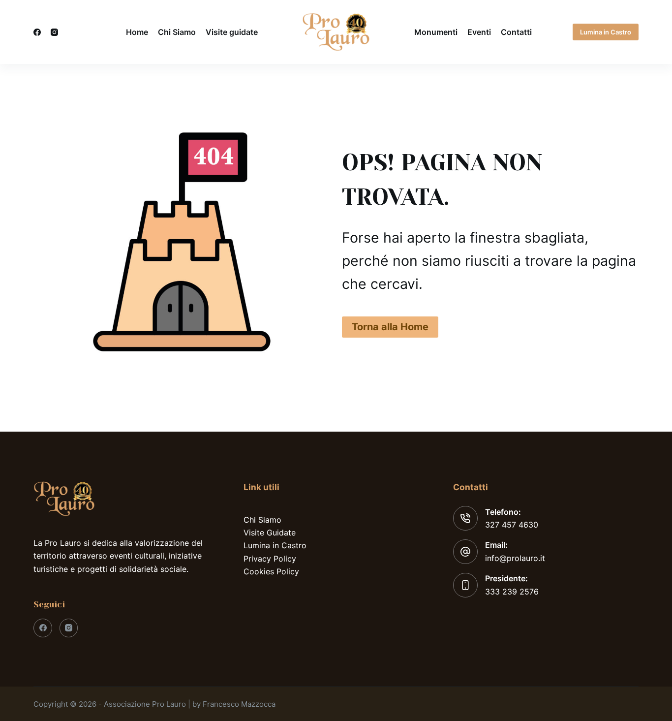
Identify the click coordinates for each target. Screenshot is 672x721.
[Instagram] (54, 32)
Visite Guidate (270, 532)
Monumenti (436, 32)
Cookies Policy (271, 571)
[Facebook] (37, 32)
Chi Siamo (177, 32)
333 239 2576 (512, 591)
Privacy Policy (270, 559)
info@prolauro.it (515, 558)
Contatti (516, 32)
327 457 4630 (511, 525)
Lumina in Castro (605, 32)
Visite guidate (232, 32)
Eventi (479, 32)
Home (137, 32)
